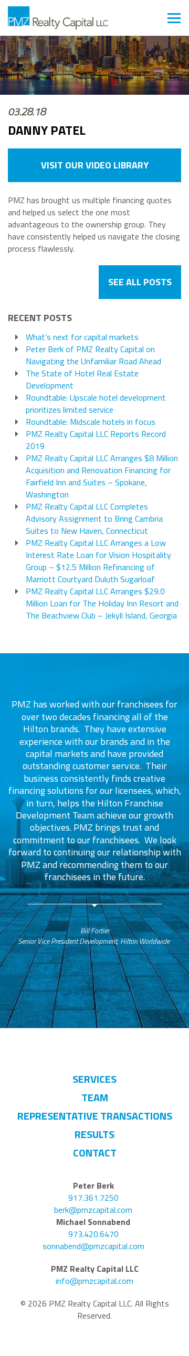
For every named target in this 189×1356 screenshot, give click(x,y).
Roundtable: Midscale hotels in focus (90, 422)
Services (94, 1079)
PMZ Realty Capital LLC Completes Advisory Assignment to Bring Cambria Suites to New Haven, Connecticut (94, 519)
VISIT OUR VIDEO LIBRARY (95, 165)
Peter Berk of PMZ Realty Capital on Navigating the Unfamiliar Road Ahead (93, 355)
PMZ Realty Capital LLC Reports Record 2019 (96, 440)
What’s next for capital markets (82, 337)
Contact (95, 1152)
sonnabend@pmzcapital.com (93, 1246)
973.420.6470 (93, 1234)
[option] (94, 822)
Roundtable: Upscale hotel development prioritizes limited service (96, 404)
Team (94, 1097)
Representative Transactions (94, 1116)
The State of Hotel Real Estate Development (82, 379)
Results (94, 1134)
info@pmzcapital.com (94, 1281)
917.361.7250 (93, 1198)
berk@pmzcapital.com (93, 1210)
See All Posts (140, 282)
